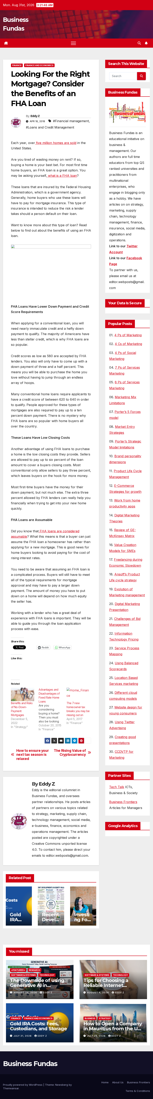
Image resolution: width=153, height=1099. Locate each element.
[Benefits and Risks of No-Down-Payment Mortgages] (23, 694)
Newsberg (61, 1084)
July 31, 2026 (23, 1035)
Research (34, 970)
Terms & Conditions (138, 1090)
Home (105, 1082)
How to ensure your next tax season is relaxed (32, 755)
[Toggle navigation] (73, 43)
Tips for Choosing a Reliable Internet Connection (105, 985)
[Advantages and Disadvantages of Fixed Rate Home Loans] (52, 709)
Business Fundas (30, 1063)
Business (90, 1018)
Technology (46, 975)
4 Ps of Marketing (128, 335)
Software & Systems (23, 975)
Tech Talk (116, 787)
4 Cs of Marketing (128, 344)
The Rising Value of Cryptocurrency (70, 753)
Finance (17, 65)
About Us (118, 1082)
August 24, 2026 (26, 992)
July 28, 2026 (96, 1035)
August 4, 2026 (98, 992)
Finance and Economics (39, 65)
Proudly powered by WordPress (23, 1084)
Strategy (105, 1018)
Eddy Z (35, 116)
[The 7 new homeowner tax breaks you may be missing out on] (78, 694)
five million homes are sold (55, 143)
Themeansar (11, 1088)
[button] (139, 43)
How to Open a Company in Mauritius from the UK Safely (112, 1028)
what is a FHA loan (62, 176)
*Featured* (18, 970)
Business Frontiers (123, 802)
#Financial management (71, 121)
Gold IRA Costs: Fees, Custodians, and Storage (38, 1026)
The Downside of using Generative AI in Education (37, 985)
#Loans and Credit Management (50, 127)
